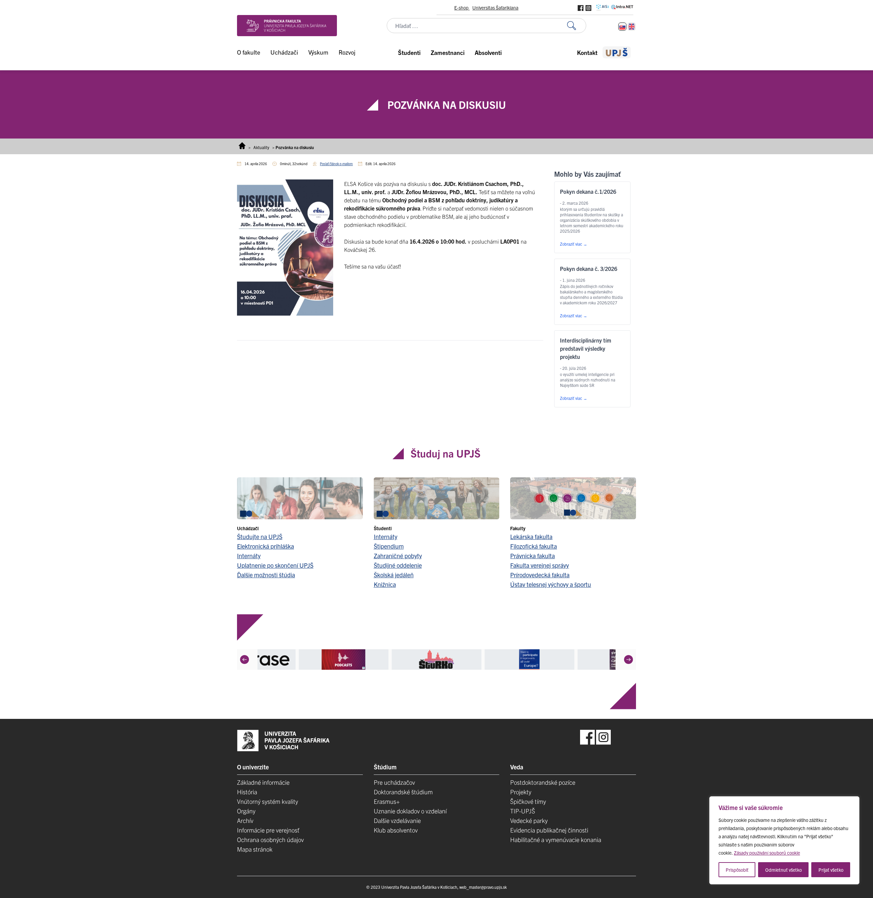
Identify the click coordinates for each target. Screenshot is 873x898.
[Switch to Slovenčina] (622, 26)
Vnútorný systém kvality (267, 801)
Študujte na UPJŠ (259, 536)
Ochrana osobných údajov (270, 839)
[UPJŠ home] (617, 52)
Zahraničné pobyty (398, 556)
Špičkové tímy (528, 801)
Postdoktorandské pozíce (542, 782)
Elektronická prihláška (265, 546)
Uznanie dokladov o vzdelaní (410, 811)
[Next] (628, 659)
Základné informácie (263, 782)
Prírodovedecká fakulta (539, 575)
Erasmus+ (387, 801)
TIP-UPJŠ (522, 811)
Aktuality (261, 147)
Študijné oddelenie (398, 565)
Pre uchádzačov (394, 782)
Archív (245, 820)
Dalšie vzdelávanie (397, 820)
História (247, 792)
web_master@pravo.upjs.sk (483, 886)
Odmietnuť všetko (783, 870)
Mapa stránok (254, 849)
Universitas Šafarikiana (495, 7)
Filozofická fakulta (533, 546)
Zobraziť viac (573, 243)
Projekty (520, 792)
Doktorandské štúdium (403, 792)
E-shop (462, 7)
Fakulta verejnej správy (539, 565)
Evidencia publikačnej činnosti (549, 830)
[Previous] (244, 659)
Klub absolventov (396, 830)
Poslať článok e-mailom (336, 163)
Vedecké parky (529, 820)
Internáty (249, 556)
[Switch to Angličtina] (631, 26)
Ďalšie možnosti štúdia (266, 575)
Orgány (246, 811)
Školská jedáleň (394, 575)
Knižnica (385, 584)
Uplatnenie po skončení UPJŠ (275, 565)
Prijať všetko (830, 870)
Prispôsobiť (737, 870)
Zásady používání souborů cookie (767, 853)
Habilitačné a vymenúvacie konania (555, 839)
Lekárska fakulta (531, 536)
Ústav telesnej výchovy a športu (550, 584)
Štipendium (389, 546)
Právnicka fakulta (532, 556)
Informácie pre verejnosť (268, 830)
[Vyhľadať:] (576, 25)
